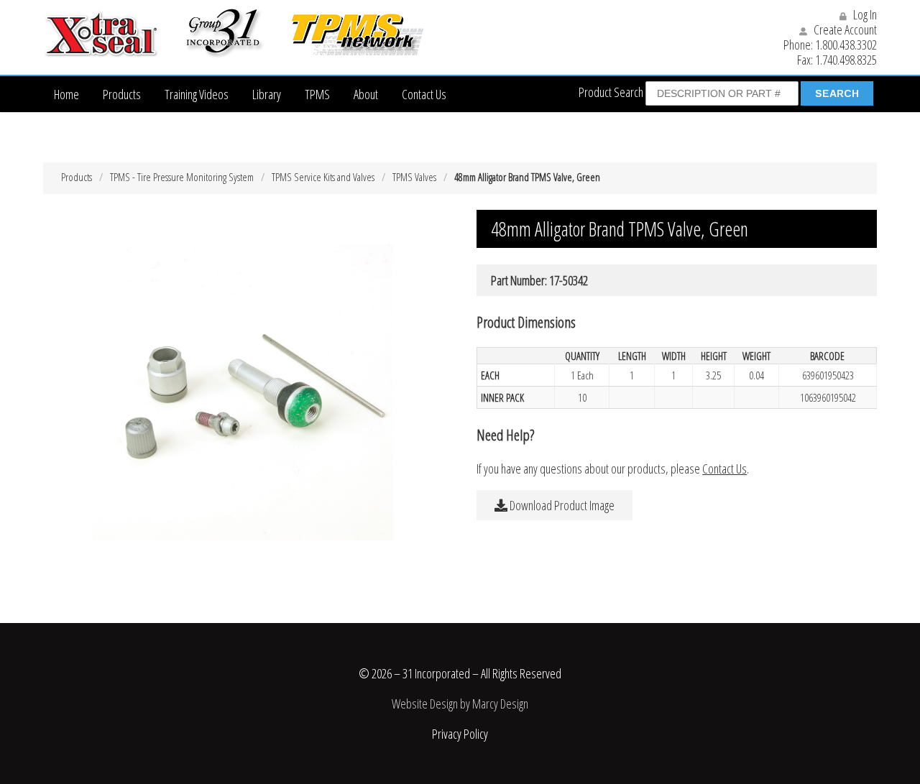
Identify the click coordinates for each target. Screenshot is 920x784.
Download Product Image (561, 505)
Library (266, 94)
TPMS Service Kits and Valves (323, 177)
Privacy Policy (460, 733)
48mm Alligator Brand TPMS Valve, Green (527, 177)
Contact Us (424, 94)
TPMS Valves (414, 177)
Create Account (844, 29)
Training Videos (197, 94)
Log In (864, 14)
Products (122, 94)
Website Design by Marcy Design (460, 703)
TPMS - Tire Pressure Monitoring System (182, 177)
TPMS (317, 94)
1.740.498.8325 (846, 59)
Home (66, 94)
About (366, 94)
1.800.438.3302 (846, 44)
